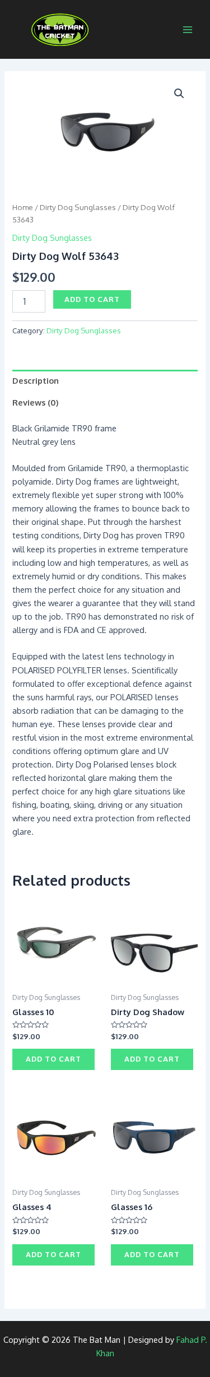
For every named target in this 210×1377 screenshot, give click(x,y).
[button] (179, 93)
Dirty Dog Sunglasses (78, 207)
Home (22, 207)
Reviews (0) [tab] (35, 402)
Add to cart (92, 299)
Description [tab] (35, 380)
